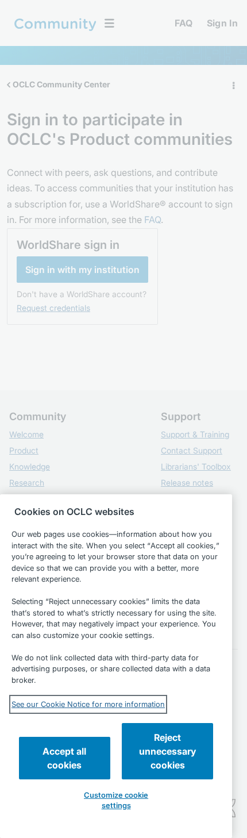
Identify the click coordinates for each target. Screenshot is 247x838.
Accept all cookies (64, 758)
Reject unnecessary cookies (167, 751)
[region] (116, 666)
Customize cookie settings (116, 800)
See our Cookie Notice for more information (88, 704)
